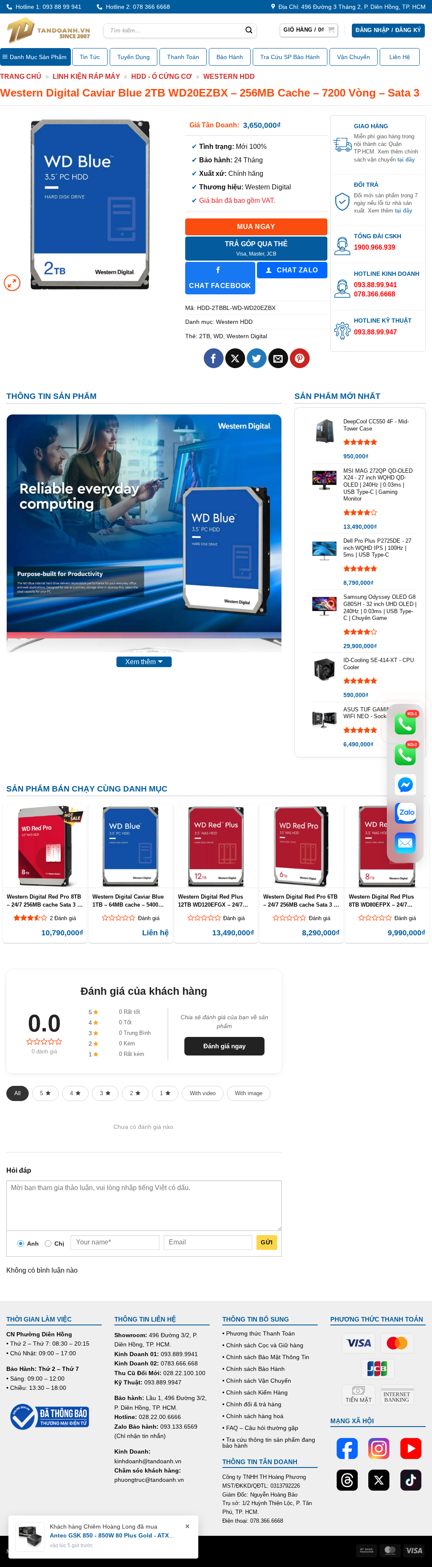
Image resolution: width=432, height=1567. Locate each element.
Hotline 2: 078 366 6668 (136, 6)
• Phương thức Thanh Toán (258, 1333)
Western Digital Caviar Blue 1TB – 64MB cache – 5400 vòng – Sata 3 (128, 901)
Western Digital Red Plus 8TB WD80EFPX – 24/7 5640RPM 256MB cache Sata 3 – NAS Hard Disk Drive (385, 901)
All (17, 1093)
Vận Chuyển (353, 57)
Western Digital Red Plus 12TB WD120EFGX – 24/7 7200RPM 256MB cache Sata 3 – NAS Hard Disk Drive (214, 901)
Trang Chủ (20, 76)
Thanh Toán (183, 57)
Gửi (267, 1242)
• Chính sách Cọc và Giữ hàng (262, 1345)
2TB (204, 336)
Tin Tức (90, 57)
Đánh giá (148, 918)
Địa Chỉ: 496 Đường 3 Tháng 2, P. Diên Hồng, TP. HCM (350, 6)
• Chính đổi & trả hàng (251, 1404)
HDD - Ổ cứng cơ (161, 76)
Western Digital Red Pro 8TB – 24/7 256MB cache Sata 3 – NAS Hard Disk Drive (44, 901)
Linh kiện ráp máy (86, 76)
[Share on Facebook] (214, 358)
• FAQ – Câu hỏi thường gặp (260, 1428)
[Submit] (249, 31)
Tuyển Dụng (133, 57)
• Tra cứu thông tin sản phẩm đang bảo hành (268, 1443)
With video (203, 1093)
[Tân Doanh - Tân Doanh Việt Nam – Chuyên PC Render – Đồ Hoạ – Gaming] (48, 30)
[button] (309, 30)
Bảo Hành (229, 57)
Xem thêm (140, 661)
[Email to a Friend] (278, 358)
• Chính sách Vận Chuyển (256, 1381)
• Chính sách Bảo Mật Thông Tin (265, 1357)
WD (218, 336)
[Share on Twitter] (257, 358)
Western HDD (229, 76)
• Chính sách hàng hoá (253, 1416)
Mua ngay (256, 226)
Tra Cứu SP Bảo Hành (290, 57)
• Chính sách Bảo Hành (253, 1369)
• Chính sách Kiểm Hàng (255, 1392)
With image (248, 1093)
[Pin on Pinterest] (300, 358)
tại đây (406, 159)
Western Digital (247, 336)
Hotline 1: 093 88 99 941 (46, 6)
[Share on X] (235, 358)
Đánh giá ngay (224, 1046)
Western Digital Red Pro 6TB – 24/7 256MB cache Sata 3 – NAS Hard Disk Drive (300, 901)
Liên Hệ (399, 57)
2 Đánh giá (63, 918)
